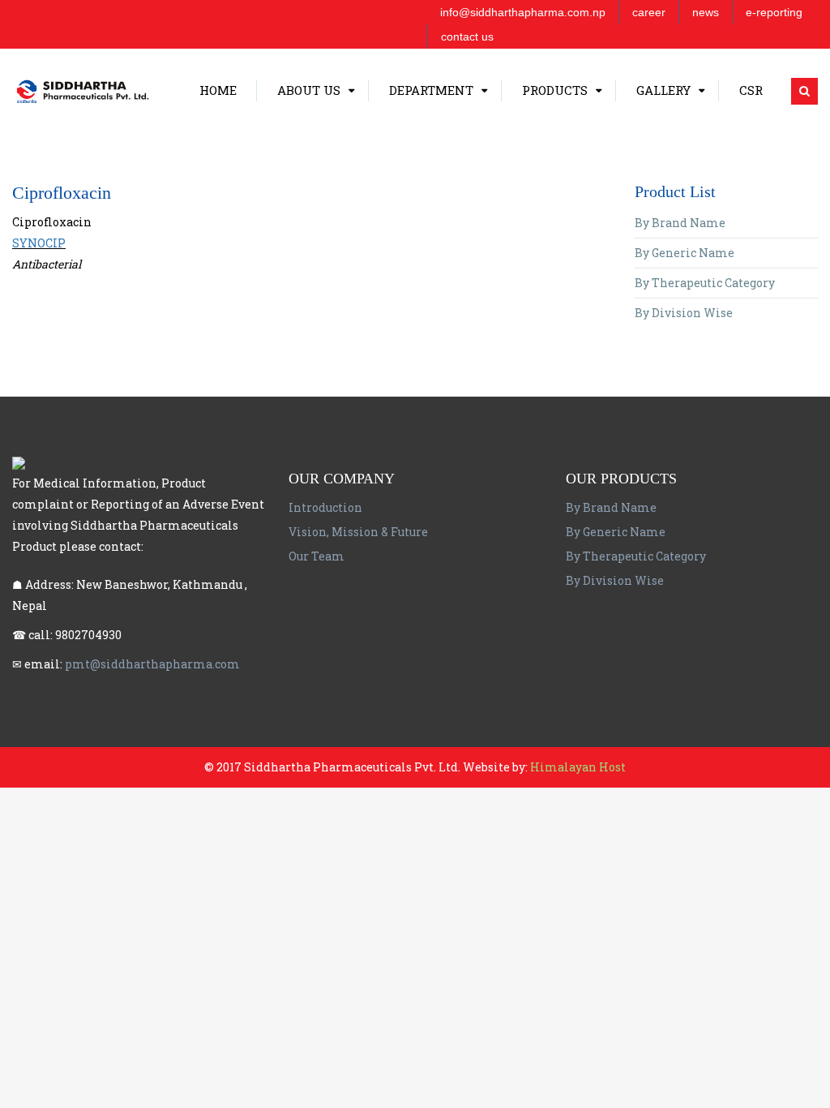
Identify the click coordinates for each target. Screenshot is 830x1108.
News (705, 12)
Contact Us (467, 36)
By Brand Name (680, 222)
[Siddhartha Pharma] (123, 90)
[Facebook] (19, 12)
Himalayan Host (577, 767)
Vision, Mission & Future (358, 531)
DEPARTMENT (431, 173)
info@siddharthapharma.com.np (522, 12)
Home (218, 173)
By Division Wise (684, 312)
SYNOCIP (39, 243)
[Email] (39, 12)
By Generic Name (684, 252)
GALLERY (663, 173)
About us (308, 173)
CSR (751, 173)
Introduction (325, 507)
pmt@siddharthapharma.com (152, 664)
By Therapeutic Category (705, 282)
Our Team (316, 556)
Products (555, 173)
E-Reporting (774, 12)
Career (648, 12)
